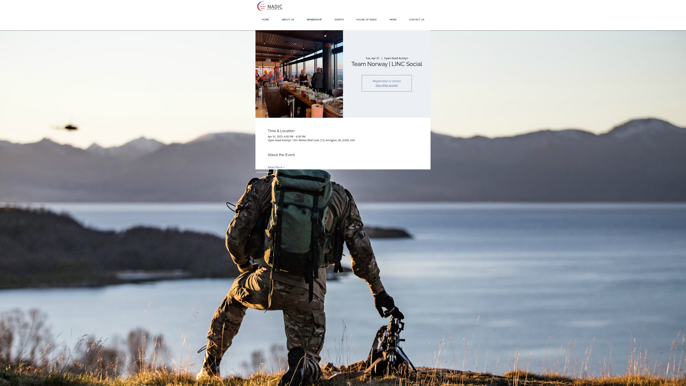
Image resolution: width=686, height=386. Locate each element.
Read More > (276, 167)
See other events (387, 85)
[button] (287, 18)
